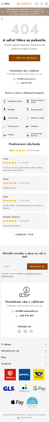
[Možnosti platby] (39, 388)
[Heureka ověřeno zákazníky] (32, 402)
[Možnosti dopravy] (10, 374)
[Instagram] (25, 331)
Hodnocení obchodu (24, 144)
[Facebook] (19, 331)
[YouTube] (31, 331)
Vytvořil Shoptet (26, 417)
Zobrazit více (24, 234)
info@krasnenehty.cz (26, 79)
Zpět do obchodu (26, 58)
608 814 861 (26, 83)
